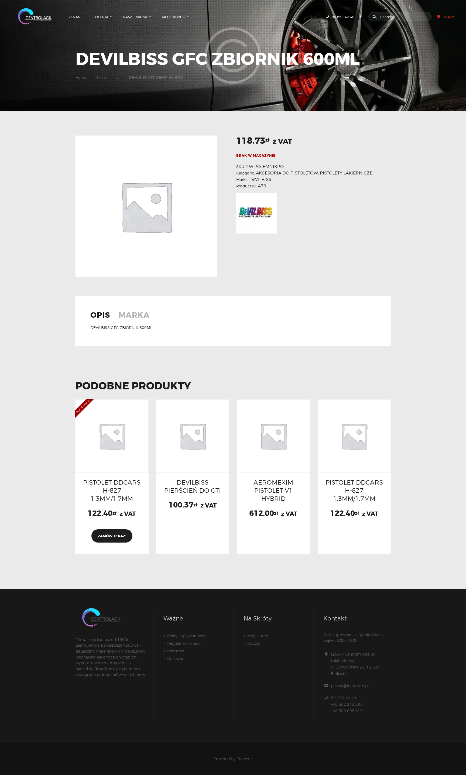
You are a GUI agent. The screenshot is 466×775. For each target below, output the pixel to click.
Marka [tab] (134, 315)
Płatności (175, 651)
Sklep (101, 77)
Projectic (245, 758)
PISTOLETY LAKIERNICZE (346, 173)
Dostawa (175, 658)
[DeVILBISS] (256, 213)
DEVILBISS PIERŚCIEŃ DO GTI (192, 486)
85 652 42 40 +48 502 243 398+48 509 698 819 (347, 704)
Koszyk (253, 643)
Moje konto (257, 635)
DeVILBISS (260, 179)
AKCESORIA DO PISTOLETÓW (287, 173)
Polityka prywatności (186, 635)
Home (81, 77)
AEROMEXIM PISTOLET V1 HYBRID (273, 490)
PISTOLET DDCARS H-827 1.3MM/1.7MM (112, 490)
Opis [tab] (100, 315)
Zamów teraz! (112, 536)
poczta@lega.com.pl (350, 685)
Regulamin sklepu (184, 643)
